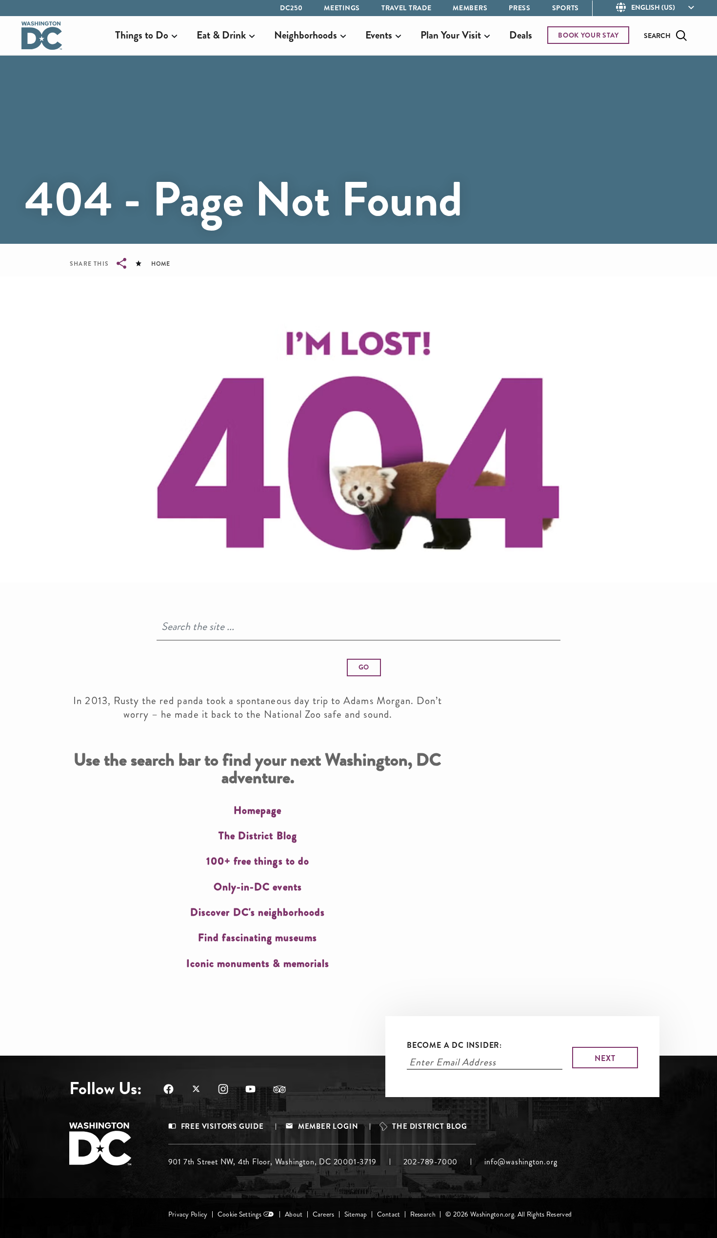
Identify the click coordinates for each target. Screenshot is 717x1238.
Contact (388, 1214)
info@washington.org (520, 1161)
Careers (324, 1214)
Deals (520, 35)
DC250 (291, 8)
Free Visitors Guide (222, 1126)
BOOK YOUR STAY (588, 35)
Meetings (342, 8)
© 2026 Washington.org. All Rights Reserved (508, 1214)
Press (520, 8)
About (293, 1214)
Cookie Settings (239, 1214)
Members (470, 8)
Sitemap (355, 1214)
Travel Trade (406, 8)
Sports (565, 8)
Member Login (328, 1126)
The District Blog (429, 1126)
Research (423, 1214)
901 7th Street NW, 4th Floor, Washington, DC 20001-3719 (272, 1161)
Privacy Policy (188, 1214)
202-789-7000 (430, 1161)
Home (160, 263)
